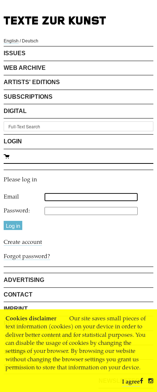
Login (13, 141)
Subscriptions (28, 97)
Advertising (24, 280)
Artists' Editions (32, 82)
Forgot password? (27, 257)
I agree (131, 382)
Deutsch (30, 41)
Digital (15, 111)
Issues (15, 53)
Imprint (16, 309)
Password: (17, 211)
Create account (23, 242)
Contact (18, 294)
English (11, 41)
